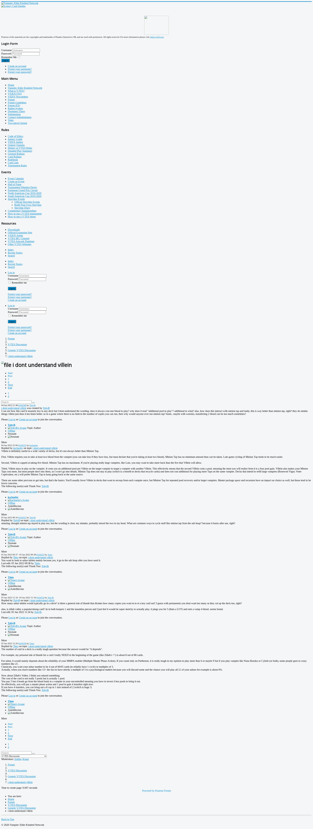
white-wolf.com (157, 37)
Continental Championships (22, 210)
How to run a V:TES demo (22, 216)
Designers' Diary (16, 111)
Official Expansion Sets (20, 232)
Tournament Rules (17, 165)
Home (11, 85)
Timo (50, 554)
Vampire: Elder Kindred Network (25, 88)
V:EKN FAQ (15, 93)
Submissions (14, 114)
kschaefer (34, 445)
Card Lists (13, 162)
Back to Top (7, 819)
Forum (11, 99)
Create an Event (16, 181)
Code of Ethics (15, 136)
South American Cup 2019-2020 (24, 196)
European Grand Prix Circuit (22, 190)
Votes (11, 120)
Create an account (17, 66)
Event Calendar (16, 178)
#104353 (40, 554)
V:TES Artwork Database (21, 241)
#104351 (22, 445)
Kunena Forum (163, 790)
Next (10, 384)
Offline (11, 430)
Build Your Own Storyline (27, 205)
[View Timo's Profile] (16, 580)
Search (11, 255)
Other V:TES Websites (19, 244)
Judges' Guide (15, 139)
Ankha (17, 759)
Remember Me (9, 57)
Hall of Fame (14, 184)
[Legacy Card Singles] (13, 6)
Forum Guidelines (17, 102)
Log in (5, 60)
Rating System (15, 108)
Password (6, 53)
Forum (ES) (14, 105)
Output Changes (16, 145)
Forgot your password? (20, 72)
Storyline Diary (22, 207)
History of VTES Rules (20, 148)
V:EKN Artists (15, 235)
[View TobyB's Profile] (17, 428)
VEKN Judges (15, 142)
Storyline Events (16, 199)
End (10, 387)
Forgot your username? (20, 69)
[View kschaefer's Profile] (18, 500)
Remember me (19, 282)
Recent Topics (15, 252)
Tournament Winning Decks (22, 187)
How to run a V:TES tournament (25, 213)
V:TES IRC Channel (18, 238)
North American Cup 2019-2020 (24, 193)
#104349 (22, 405)
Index (11, 249)
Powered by (148, 790)
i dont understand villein (13, 408)
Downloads (14, 229)
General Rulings (16, 153)
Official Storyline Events (27, 202)
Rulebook (13, 159)
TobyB (33, 405)
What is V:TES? (16, 90)
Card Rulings (15, 156)
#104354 (40, 597)
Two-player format (17, 123)
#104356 (22, 643)
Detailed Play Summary (20, 150)
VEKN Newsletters (18, 96)
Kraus (25, 759)
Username (6, 50)
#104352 (22, 517)
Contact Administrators (19, 117)
